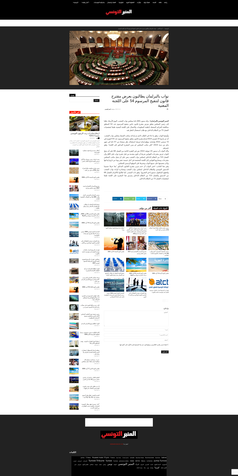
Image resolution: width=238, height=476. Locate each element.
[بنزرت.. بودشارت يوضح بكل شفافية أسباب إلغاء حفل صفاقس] (74, 362)
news (132, 461)
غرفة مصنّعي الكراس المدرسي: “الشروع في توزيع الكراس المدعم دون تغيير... (90, 279)
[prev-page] (167, 300)
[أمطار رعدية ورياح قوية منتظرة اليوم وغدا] (114, 219)
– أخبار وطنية (86, 2)
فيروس (79, 464)
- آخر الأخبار (160, 28)
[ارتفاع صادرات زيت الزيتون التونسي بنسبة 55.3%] (84, 123)
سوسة (96, 464)
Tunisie (109, 461)
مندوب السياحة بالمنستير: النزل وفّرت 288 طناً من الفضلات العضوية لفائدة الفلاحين (159, 253)
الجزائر (74, 461)
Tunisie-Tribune (96, 461)
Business (157, 457)
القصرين (147, 464)
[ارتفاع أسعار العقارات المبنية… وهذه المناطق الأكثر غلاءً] (74, 343)
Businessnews (149, 457)
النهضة (115, 464)
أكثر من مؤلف (145, 208)
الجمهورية (164, 464)
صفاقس (92, 464)
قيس (75, 464)
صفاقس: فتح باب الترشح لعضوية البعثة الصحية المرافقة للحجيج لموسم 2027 (90, 261)
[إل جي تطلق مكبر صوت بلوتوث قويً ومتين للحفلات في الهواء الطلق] (74, 388)
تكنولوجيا (121, 2)
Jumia (82, 457)
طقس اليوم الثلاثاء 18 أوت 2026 (90, 287)
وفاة (144, 467)
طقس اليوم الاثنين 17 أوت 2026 (90, 368)
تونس (109, 464)
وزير (148, 467)
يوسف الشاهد (139, 467)
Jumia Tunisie (160, 461)
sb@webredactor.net (116, 444)
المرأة (137, 464)
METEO (137, 461)
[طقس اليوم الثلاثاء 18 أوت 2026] (74, 289)
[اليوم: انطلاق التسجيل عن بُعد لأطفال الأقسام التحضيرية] (74, 271)
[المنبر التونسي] (119, 12)
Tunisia (115, 461)
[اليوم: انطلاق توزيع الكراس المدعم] (74, 326)
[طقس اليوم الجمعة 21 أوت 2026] (114, 243)
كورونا (157, 467)
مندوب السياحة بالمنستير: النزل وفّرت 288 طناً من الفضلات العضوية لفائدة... (89, 197)
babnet (164, 457)
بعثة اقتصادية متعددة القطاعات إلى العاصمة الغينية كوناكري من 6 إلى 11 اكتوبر (137, 295)
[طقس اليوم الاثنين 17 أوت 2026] (74, 371)
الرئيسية (76, 2)
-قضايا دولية (147, 2)
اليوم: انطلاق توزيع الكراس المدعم (90, 323)
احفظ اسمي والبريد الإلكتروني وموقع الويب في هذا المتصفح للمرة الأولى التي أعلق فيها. (143, 344)
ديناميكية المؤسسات (99, 2)
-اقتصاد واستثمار (111, 2)
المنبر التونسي (108, 109)
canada (132, 457)
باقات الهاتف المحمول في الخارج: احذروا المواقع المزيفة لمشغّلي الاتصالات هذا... (90, 297)
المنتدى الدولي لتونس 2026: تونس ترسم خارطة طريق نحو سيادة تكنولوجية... (90, 233)
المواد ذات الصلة (160, 208)
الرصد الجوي (157, 464)
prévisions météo (124, 461)
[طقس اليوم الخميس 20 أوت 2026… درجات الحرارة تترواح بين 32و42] (136, 265)
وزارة (151, 467)
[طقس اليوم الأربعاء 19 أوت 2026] (158, 265)
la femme (150, 461)
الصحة (154, 2)
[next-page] (164, 300)
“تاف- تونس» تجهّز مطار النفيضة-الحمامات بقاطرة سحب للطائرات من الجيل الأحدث (90, 406)
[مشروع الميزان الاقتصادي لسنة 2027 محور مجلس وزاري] (136, 243)
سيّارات (139, 2)
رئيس (104, 464)
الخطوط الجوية (130, 2)
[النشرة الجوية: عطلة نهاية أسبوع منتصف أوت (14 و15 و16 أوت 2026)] (74, 397)
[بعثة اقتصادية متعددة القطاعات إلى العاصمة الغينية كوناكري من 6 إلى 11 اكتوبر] (136, 285)
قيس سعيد (164, 467)
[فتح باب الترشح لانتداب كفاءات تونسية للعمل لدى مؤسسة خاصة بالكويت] (158, 283)
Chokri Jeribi (125, 457)
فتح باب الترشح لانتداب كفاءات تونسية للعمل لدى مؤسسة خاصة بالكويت (90, 251)
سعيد (100, 464)
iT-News (88, 457)
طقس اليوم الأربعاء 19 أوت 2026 (160, 273)
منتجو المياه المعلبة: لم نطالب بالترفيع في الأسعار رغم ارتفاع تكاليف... (91, 206)
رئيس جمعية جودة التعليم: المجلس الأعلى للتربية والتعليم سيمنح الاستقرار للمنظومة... (90, 316)
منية (97, 138)
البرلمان (80, 461)
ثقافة (160, 2)
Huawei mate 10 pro (100, 457)
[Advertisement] (157, 115)
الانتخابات (85, 461)
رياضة (165, 2)
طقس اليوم (85, 464)
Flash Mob (118, 457)
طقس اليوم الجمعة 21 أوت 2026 (116, 251)
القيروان (142, 464)
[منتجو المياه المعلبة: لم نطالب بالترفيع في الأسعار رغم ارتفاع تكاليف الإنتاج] (114, 265)
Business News (140, 457)
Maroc (143, 461)
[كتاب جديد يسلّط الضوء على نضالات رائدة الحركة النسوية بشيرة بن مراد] (74, 307)
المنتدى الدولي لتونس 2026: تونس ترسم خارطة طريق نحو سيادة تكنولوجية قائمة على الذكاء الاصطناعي (114, 295)
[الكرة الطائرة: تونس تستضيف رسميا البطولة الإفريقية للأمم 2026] (74, 335)
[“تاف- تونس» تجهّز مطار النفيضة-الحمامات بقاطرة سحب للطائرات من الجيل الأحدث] (74, 406)
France (112, 457)
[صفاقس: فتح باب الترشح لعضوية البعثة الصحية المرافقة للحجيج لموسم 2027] (74, 260)
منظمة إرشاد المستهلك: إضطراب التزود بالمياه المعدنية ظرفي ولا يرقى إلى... (90, 352)
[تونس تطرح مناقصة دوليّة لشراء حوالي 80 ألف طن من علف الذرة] (158, 219)
